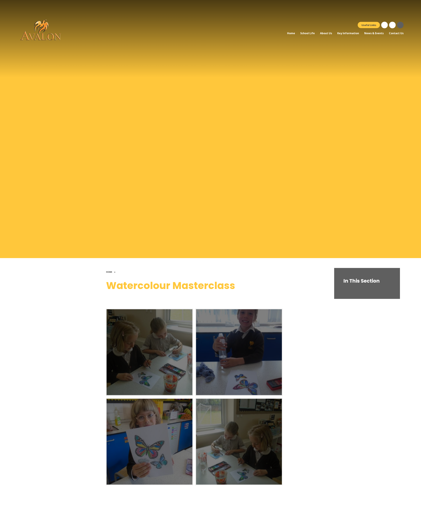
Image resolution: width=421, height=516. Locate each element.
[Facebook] (384, 25)
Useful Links (368, 25)
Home (109, 272)
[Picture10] (149, 352)
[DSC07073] (239, 442)
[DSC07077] (239, 352)
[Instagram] (392, 25)
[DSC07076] (149, 442)
